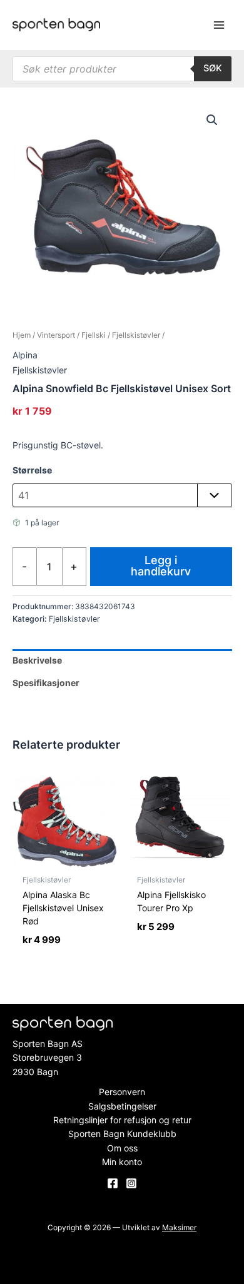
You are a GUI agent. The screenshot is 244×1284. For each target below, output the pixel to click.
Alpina (25, 355)
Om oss (122, 1148)
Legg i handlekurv (161, 566)
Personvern (122, 1091)
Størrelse (32, 470)
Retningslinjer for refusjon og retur (122, 1120)
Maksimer (179, 1227)
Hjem (22, 335)
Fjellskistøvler (136, 335)
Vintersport (56, 335)
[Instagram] (131, 1183)
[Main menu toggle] (218, 25)
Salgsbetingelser (122, 1106)
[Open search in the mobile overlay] (122, 68)
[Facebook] (112, 1183)
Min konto (122, 1161)
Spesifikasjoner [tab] (46, 682)
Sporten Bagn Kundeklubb (122, 1133)
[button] (212, 120)
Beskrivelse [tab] (37, 660)
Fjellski (93, 335)
